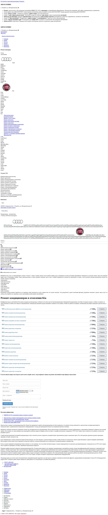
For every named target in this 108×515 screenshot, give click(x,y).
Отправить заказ (8, 403)
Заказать (102, 309)
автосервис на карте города (8, 207)
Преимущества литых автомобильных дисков (16, 419)
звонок (8, 36)
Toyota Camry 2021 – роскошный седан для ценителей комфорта (21, 421)
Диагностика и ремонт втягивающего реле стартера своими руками (22, 417)
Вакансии (6, 484)
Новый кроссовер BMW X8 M (12, 422)
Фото (5, 481)
